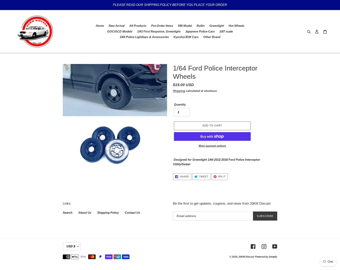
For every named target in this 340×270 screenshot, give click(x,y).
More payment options (212, 145)
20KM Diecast (246, 256)
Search (67, 212)
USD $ (71, 246)
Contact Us (132, 212)
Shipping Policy (108, 212)
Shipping (179, 90)
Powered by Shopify (266, 256)
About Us (84, 212)
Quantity (180, 104)
